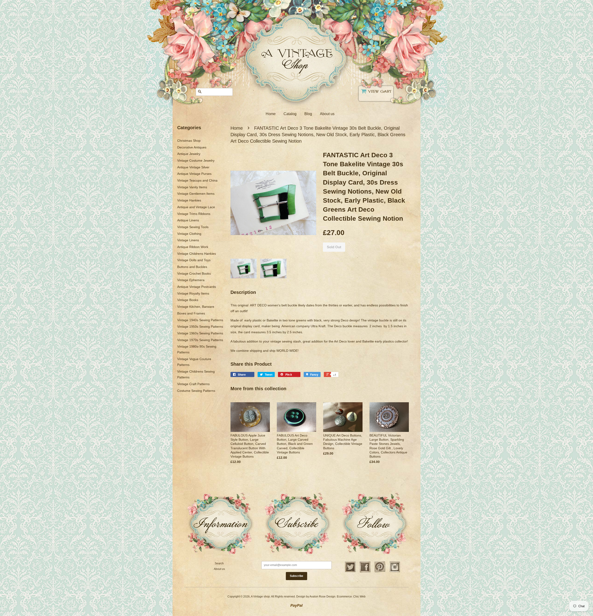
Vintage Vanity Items (192, 187)
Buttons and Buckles (192, 267)
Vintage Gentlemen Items (195, 193)
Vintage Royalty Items (193, 293)
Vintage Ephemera (191, 280)
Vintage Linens (188, 240)
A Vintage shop (260, 596)
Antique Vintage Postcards (196, 287)
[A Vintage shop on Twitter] (350, 571)
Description (243, 292)
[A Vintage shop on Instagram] (395, 571)
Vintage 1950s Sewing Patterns (200, 326)
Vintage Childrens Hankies (196, 253)
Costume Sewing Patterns (196, 391)
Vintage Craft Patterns (193, 384)
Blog (308, 114)
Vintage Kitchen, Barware (195, 306)
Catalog (290, 114)
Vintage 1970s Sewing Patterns (200, 340)
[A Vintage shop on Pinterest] (380, 571)
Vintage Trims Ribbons (193, 214)
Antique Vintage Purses (194, 174)
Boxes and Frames (191, 313)
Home (271, 114)
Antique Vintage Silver (193, 167)
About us (327, 114)
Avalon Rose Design (322, 596)
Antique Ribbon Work (192, 247)
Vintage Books (187, 300)
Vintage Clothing (189, 234)
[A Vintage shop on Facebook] (365, 571)
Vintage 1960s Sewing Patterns (200, 333)
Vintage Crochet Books (194, 273)
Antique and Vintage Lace (196, 207)
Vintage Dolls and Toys (194, 260)
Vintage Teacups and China (197, 180)
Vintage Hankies (189, 200)
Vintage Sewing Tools (192, 227)
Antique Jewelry (188, 154)
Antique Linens (188, 220)
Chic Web (359, 596)
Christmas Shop (189, 140)
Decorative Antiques (191, 147)
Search (219, 563)
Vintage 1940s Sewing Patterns (200, 320)
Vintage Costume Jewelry (195, 160)
